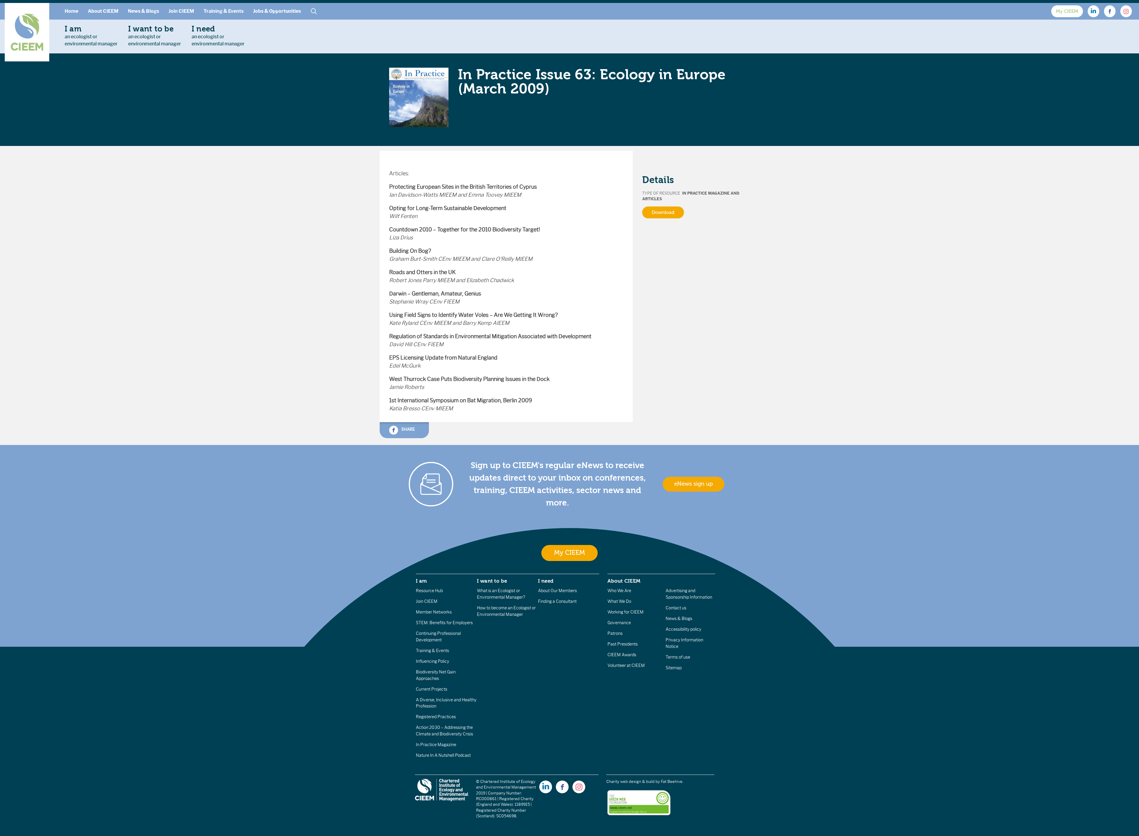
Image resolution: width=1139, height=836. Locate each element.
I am (421, 581)
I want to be (492, 581)
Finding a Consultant (557, 601)
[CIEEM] (27, 32)
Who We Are (619, 590)
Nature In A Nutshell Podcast (443, 755)
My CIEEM (1067, 11)
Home (71, 11)
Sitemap (674, 667)
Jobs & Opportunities (277, 11)
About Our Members (557, 590)
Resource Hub (429, 590)
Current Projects (431, 689)
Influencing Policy (432, 661)
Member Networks (434, 612)
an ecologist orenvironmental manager (91, 36)
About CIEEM (103, 11)
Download (663, 212)
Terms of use (678, 657)
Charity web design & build (630, 781)
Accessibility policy (683, 629)
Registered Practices (436, 716)
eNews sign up (693, 484)
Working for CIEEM (625, 612)
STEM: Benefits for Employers (444, 622)
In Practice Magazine (436, 744)
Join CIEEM (181, 11)
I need (545, 581)
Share (407, 429)
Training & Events (223, 11)
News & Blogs (143, 11)
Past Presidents (622, 644)
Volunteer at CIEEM (626, 665)
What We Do (619, 601)
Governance (619, 622)
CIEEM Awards (621, 654)
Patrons (615, 633)
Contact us (676, 608)
